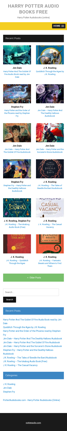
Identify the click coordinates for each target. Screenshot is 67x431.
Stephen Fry (17, 107)
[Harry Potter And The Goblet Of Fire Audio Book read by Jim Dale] (17, 55)
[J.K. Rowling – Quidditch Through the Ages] (17, 244)
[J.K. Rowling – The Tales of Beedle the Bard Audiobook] (50, 169)
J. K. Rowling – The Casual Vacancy (20, 365)
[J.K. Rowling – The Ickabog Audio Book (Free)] (17, 208)
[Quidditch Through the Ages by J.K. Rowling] (50, 55)
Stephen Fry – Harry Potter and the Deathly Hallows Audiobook (17, 188)
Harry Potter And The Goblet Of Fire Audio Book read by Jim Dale (17, 74)
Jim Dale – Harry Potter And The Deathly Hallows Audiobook (50, 113)
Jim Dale (17, 68)
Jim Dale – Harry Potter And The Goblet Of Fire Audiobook (31, 342)
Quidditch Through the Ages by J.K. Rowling (24, 327)
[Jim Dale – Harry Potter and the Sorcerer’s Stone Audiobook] (50, 133)
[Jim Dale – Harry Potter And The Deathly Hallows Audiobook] (50, 94)
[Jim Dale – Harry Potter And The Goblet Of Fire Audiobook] (17, 133)
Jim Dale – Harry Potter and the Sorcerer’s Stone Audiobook (32, 346)
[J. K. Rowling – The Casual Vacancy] (50, 208)
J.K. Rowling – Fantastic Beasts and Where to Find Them (49, 263)
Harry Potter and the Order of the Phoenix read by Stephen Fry (17, 113)
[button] (58, 26)
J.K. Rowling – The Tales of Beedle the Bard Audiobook (30, 357)
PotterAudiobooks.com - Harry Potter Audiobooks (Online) (31, 400)
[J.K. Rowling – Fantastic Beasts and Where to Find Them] (50, 244)
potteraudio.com (33, 423)
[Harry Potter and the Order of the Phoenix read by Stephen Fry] (17, 94)
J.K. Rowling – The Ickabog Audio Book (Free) (25, 361)
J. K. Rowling (49, 68)
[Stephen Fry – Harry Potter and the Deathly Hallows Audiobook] (17, 169)
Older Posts (35, 277)
